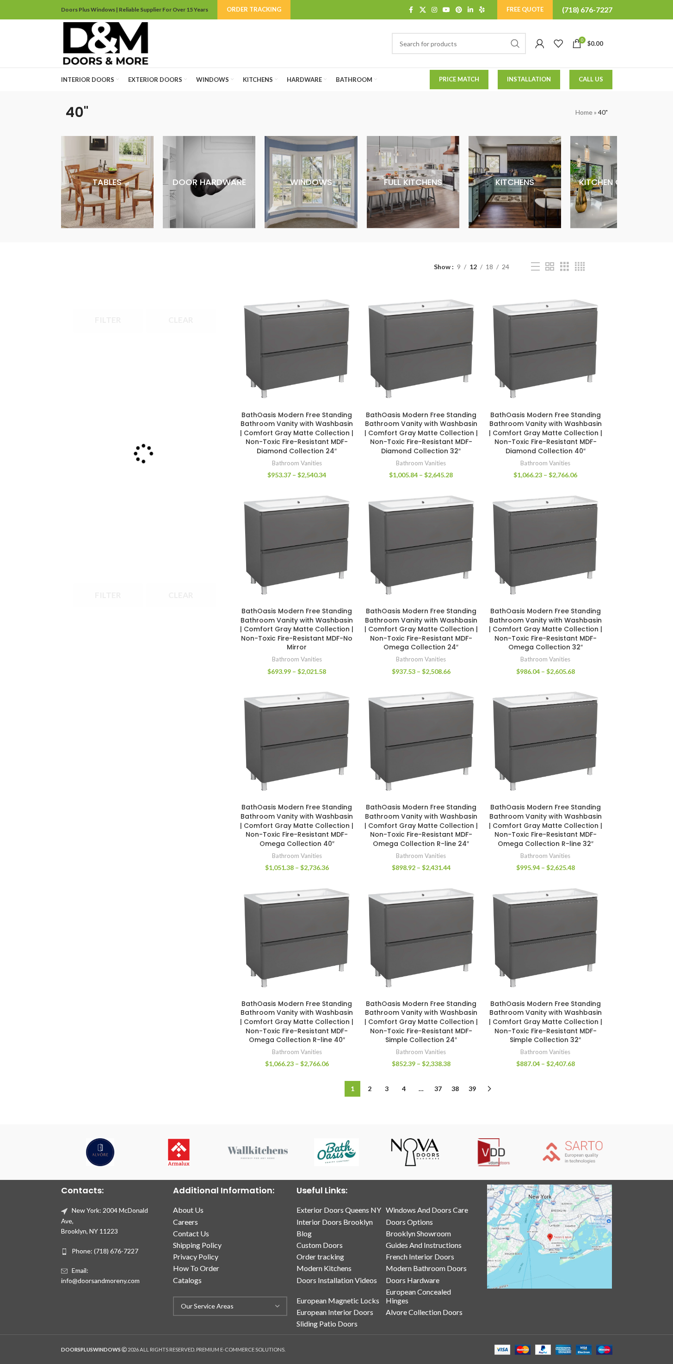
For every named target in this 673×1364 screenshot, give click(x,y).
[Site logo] (105, 43)
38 (455, 1088)
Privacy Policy (195, 1256)
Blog (304, 1233)
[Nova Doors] (415, 1152)
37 (438, 1088)
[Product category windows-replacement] (311, 182)
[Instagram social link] (434, 10)
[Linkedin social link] (470, 10)
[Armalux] (179, 1152)
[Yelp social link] (482, 10)
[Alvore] (100, 1152)
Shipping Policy (197, 1245)
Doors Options (409, 1221)
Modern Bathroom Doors (426, 1268)
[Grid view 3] (564, 266)
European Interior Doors (334, 1312)
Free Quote (524, 9)
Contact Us (191, 1233)
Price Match (459, 79)
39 (472, 1088)
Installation (529, 79)
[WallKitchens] (257, 1152)
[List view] (535, 266)
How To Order (196, 1268)
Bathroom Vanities (297, 463)
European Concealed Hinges (418, 1296)
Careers (185, 1221)
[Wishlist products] (558, 43)
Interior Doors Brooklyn (334, 1221)
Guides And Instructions (424, 1245)
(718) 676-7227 (587, 9)
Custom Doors (319, 1245)
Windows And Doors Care (427, 1209)
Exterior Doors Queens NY (338, 1209)
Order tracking (320, 1256)
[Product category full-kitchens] (413, 182)
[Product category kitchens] (515, 182)
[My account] (540, 43)
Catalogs (187, 1280)
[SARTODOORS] (572, 1152)
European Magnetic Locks (337, 1300)
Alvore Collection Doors (424, 1312)
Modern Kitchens (324, 1268)
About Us (188, 1209)
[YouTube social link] (446, 10)
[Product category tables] (107, 182)
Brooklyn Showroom (418, 1233)
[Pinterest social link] (459, 10)
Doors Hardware (412, 1280)
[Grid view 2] (549, 266)
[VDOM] (494, 1152)
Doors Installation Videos (336, 1280)
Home (584, 112)
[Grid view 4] (580, 266)
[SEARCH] (515, 43)
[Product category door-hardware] (209, 182)
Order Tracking (254, 9)
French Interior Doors (420, 1256)
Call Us (591, 79)
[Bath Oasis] (336, 1152)
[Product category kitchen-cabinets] (616, 182)
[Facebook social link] (411, 10)
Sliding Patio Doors (327, 1323)
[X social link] (423, 10)
